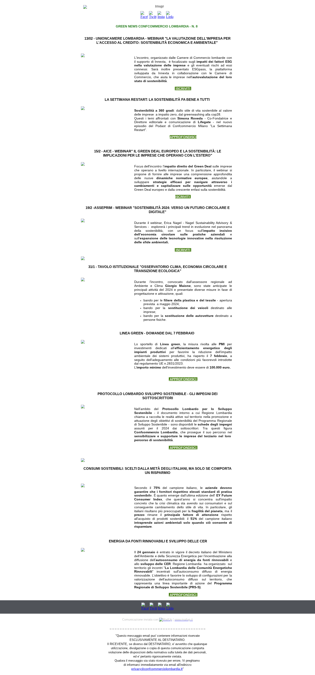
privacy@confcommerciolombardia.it (157, 669)
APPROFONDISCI (183, 379)
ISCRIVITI (183, 88)
